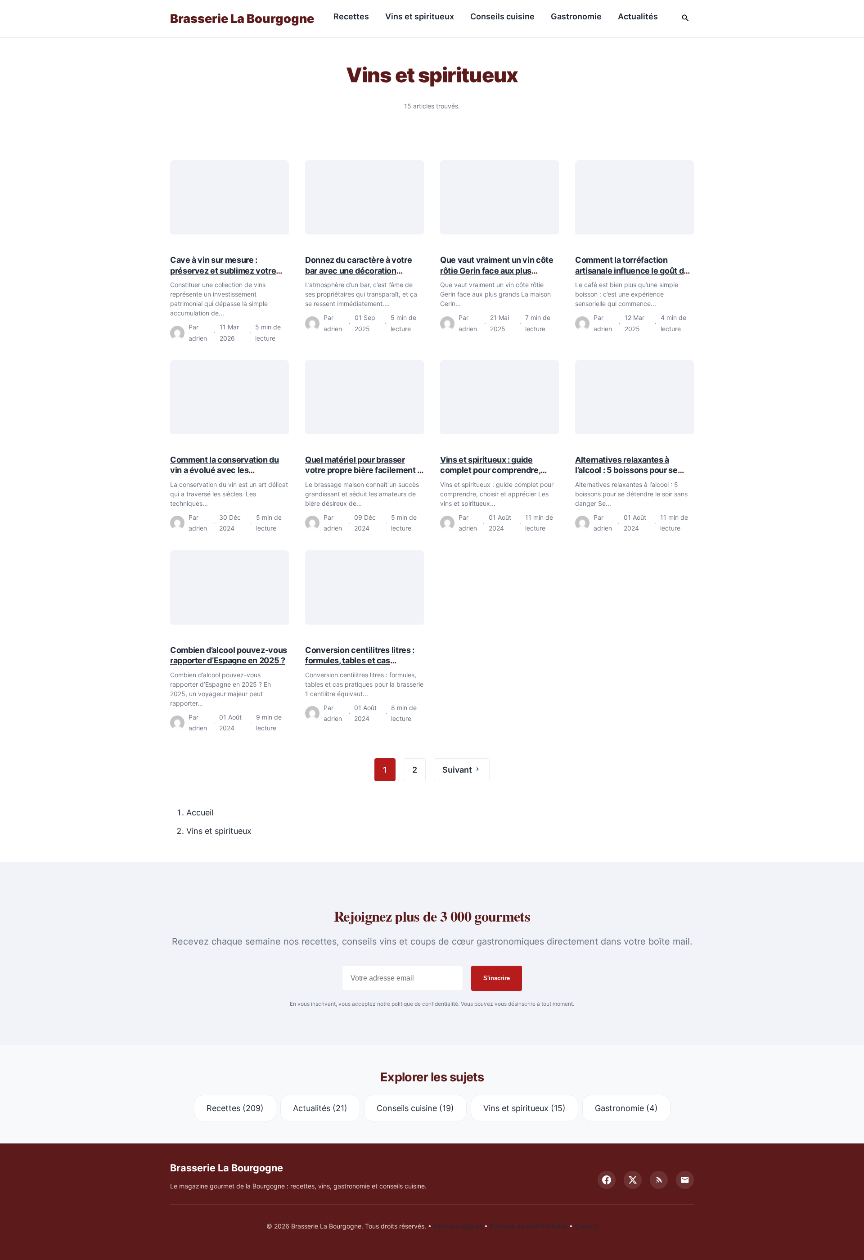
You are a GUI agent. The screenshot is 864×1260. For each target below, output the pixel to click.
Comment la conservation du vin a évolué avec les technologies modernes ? (224, 470)
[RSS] (659, 1180)
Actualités (638, 16)
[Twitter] (633, 1180)
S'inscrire (496, 978)
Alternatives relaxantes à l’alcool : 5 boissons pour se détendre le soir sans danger (628, 470)
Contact (586, 1226)
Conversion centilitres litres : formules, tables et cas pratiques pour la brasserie (359, 660)
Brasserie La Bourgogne (242, 18)
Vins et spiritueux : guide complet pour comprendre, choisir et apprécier (490, 470)
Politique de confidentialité (528, 1226)
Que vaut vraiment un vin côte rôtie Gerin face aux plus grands (497, 270)
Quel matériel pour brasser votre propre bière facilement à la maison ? (363, 470)
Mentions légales (457, 1226)
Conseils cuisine (502, 16)
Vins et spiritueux (419, 16)
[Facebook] (607, 1180)
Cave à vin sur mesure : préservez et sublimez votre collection (223, 270)
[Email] (685, 1180)
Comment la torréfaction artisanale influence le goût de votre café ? (631, 270)
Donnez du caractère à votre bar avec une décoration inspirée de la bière (358, 270)
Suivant (458, 769)
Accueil (199, 812)
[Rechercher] (685, 18)
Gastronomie (576, 16)
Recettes (351, 16)
